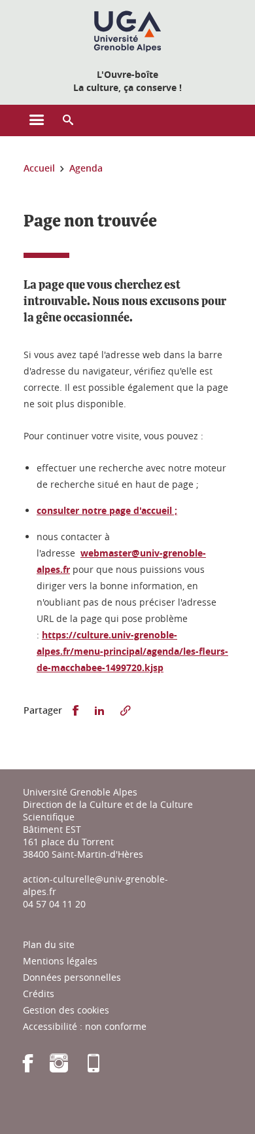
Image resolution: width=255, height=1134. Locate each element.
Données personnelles (72, 977)
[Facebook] (28, 1067)
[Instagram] (59, 1067)
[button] (68, 120)
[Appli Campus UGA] (93, 1067)
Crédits (38, 993)
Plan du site (49, 944)
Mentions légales (60, 961)
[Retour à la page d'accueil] (128, 31)
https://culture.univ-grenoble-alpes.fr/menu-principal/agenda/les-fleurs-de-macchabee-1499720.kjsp (132, 651)
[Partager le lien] (125, 711)
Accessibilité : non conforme (84, 1026)
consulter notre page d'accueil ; (107, 510)
